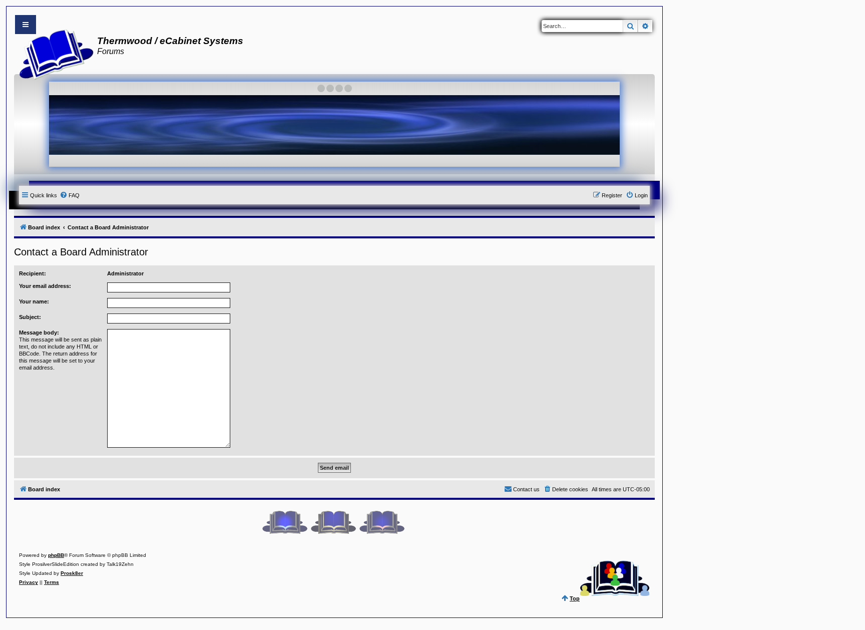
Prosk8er (72, 573)
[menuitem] (70, 195)
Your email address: (45, 286)
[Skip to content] (25, 24)
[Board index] (53, 53)
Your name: (34, 301)
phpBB (56, 555)
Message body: (39, 333)
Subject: (30, 317)
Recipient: (32, 273)
